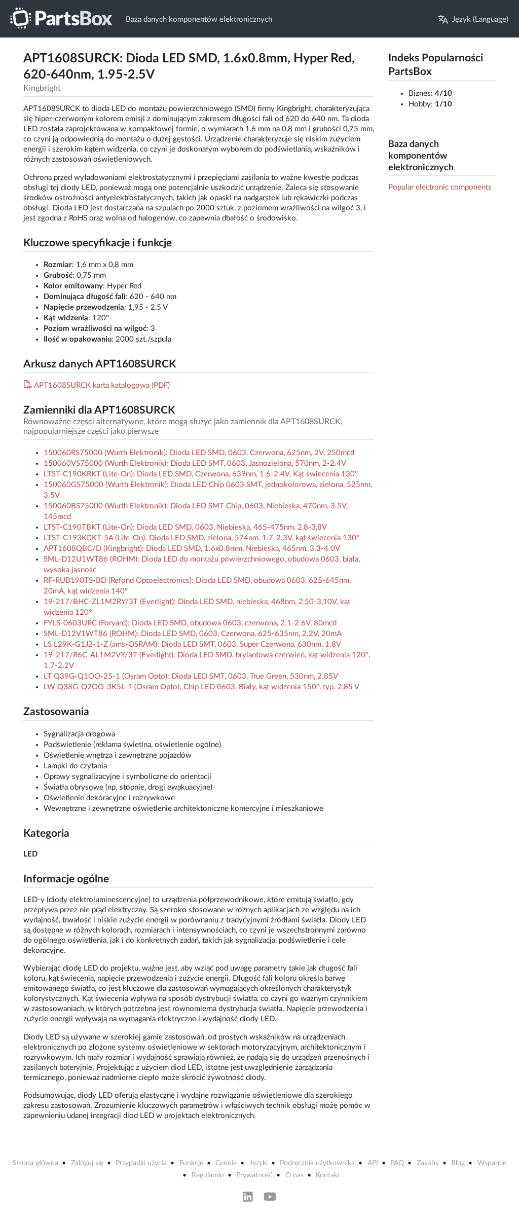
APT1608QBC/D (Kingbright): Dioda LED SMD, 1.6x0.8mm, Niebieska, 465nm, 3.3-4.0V (192, 548)
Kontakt (328, 1175)
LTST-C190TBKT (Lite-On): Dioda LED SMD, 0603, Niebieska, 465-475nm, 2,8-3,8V (185, 527)
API (372, 1163)
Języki (258, 1163)
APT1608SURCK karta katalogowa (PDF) (102, 385)
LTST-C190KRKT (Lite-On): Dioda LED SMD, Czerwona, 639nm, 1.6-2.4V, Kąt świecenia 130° (201, 474)
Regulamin (208, 1175)
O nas (294, 1175)
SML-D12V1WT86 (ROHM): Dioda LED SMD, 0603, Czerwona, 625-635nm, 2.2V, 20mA (193, 634)
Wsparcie (491, 1163)
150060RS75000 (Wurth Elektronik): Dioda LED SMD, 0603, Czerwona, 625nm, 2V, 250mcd (199, 453)
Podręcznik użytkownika (317, 1163)
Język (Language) (480, 19)
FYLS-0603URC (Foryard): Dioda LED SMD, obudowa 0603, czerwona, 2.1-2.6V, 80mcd (190, 623)
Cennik (226, 1163)
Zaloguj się (87, 1163)
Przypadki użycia (141, 1163)
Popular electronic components (440, 187)
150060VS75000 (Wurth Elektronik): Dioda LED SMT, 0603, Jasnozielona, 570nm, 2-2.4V (195, 463)
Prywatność (254, 1175)
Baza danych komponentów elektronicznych (199, 19)
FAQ (397, 1163)
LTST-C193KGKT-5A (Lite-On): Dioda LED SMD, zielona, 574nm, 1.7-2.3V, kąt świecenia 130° (201, 538)
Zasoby (428, 1163)
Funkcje (191, 1163)
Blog (458, 1163)
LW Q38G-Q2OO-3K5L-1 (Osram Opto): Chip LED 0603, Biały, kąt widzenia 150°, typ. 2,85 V (201, 687)
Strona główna (35, 1163)
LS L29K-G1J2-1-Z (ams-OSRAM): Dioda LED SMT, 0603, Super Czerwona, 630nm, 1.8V (192, 644)
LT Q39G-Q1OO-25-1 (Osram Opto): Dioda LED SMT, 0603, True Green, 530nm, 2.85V (191, 676)
